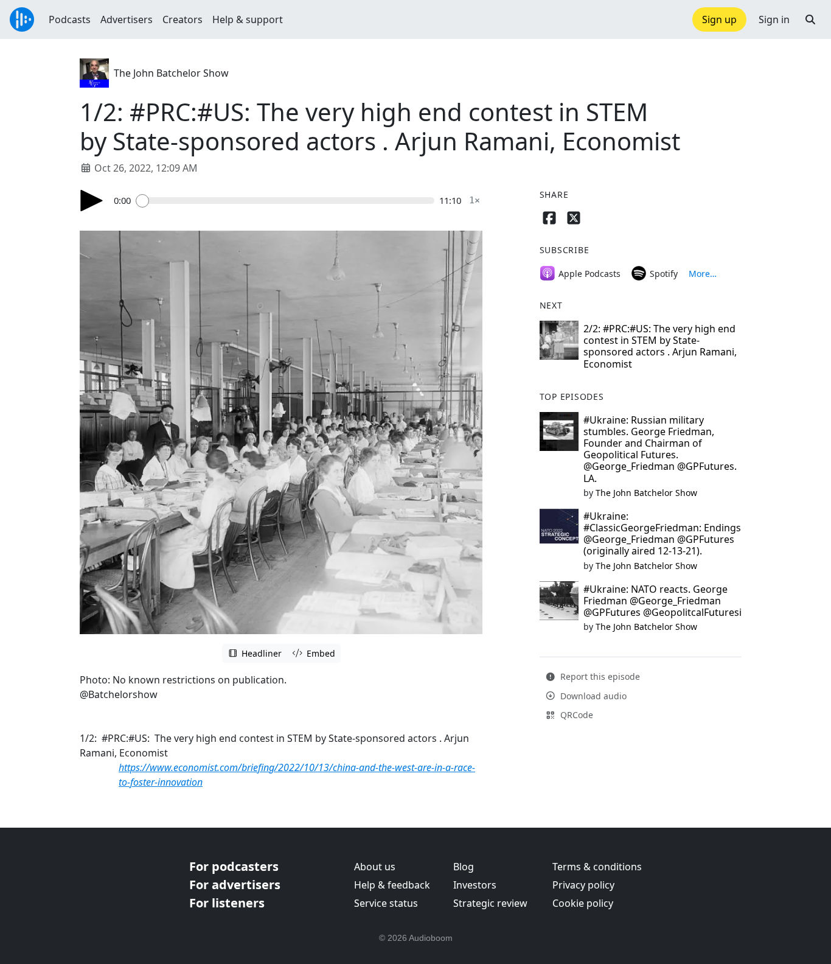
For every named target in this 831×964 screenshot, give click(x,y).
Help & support (247, 19)
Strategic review (490, 903)
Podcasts (70, 19)
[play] (92, 200)
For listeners (227, 903)
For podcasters (234, 866)
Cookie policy (582, 903)
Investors (474, 885)
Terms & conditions (597, 866)
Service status (386, 903)
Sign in (774, 19)
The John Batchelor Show (171, 73)
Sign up (719, 19)
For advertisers (234, 884)
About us (374, 866)
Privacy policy (583, 885)
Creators (182, 19)
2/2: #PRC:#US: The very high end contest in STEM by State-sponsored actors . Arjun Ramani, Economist (660, 346)
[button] (810, 19)
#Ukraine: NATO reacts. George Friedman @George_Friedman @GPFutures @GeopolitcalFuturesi (662, 600)
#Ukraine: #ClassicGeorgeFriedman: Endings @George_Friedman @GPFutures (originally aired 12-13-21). (662, 533)
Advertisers (126, 19)
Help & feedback (392, 885)
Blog (463, 866)
